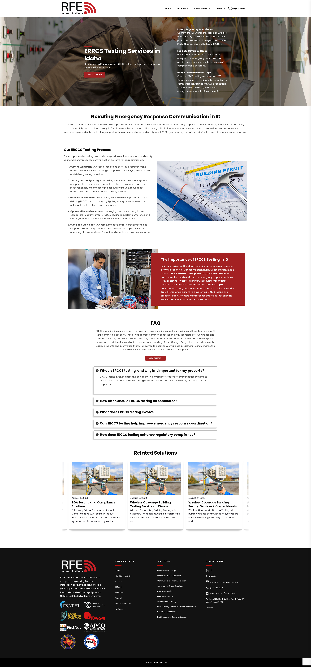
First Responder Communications (172, 617)
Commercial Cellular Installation (171, 581)
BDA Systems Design (166, 570)
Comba (118, 581)
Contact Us (211, 576)
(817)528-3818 (237, 8)
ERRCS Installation (165, 596)
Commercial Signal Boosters (170, 586)
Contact (219, 8)
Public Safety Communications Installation (176, 606)
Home (168, 8)
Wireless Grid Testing (166, 601)
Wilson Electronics (123, 603)
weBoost (119, 609)
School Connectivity (166, 611)
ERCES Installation (165, 591)
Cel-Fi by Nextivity (123, 576)
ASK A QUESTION (155, 358)
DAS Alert (119, 592)
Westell (118, 598)
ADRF (117, 570)
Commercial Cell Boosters (169, 575)
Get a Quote (94, 74)
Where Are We (200, 8)
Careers (209, 607)
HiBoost (118, 587)
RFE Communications (159, 662)
